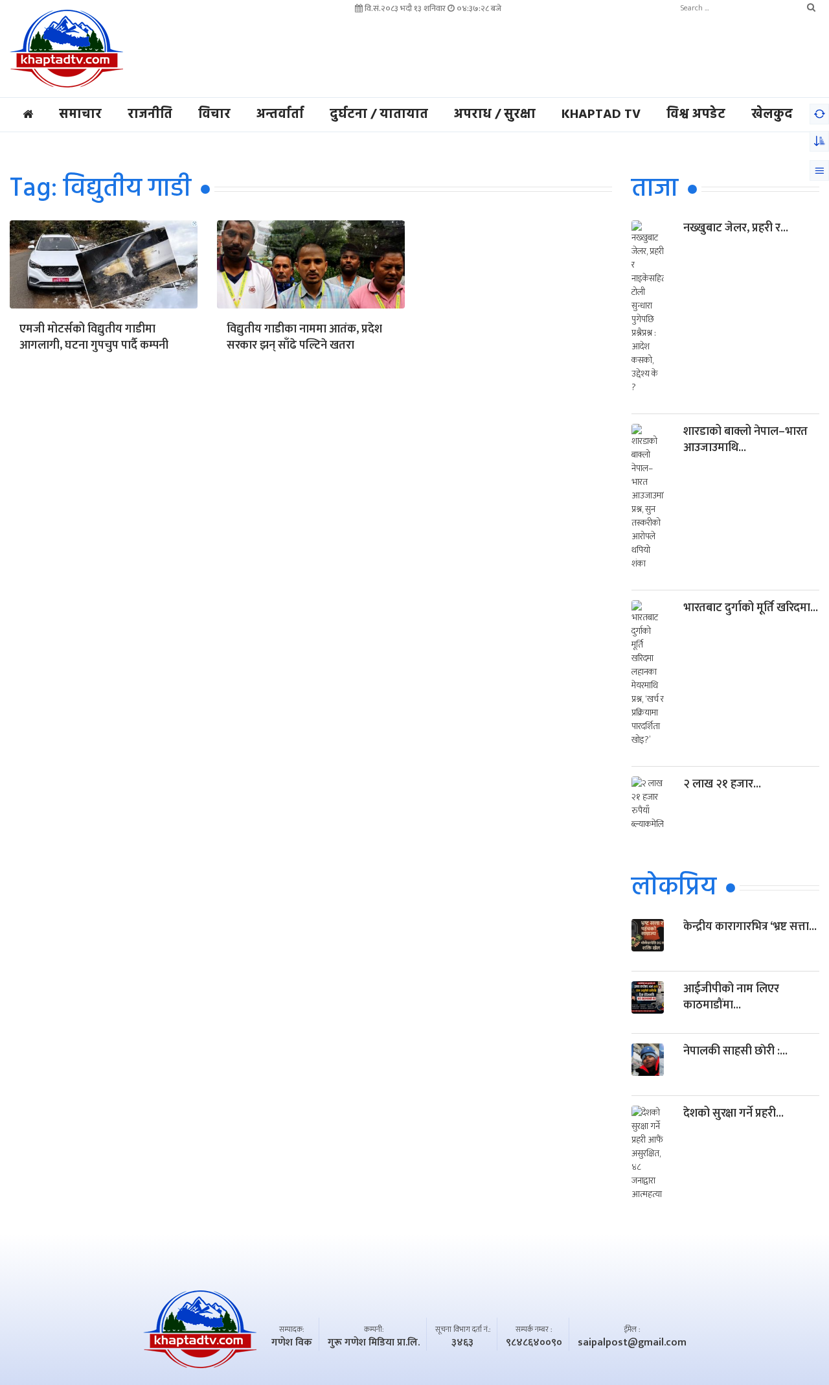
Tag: (100, 189)
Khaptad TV (601, 114)
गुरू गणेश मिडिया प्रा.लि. (374, 1343)
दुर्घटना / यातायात (379, 114)
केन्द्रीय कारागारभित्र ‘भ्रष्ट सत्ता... (750, 927)
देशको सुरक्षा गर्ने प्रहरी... (733, 1113)
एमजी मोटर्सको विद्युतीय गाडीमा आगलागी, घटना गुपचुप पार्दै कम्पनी (93, 338)
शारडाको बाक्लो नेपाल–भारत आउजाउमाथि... (745, 440)
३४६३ (462, 1343)
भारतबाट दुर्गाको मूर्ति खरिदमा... (750, 608)
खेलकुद (772, 114)
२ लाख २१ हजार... (722, 784)
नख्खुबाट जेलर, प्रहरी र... (735, 228)
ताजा (654, 189)
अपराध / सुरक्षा (495, 114)
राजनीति (150, 114)
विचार (214, 114)
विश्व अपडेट (695, 114)
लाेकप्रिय (673, 888)
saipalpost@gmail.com (632, 1343)
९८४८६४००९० (534, 1343)
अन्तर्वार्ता (280, 114)
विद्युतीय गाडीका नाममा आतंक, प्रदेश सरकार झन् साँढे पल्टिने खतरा (304, 338)
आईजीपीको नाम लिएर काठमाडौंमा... (731, 997)
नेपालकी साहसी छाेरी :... (735, 1051)
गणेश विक (291, 1343)
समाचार (80, 114)
